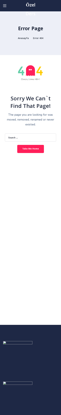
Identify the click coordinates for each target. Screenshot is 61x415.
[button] (57, 6)
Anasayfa (23, 38)
